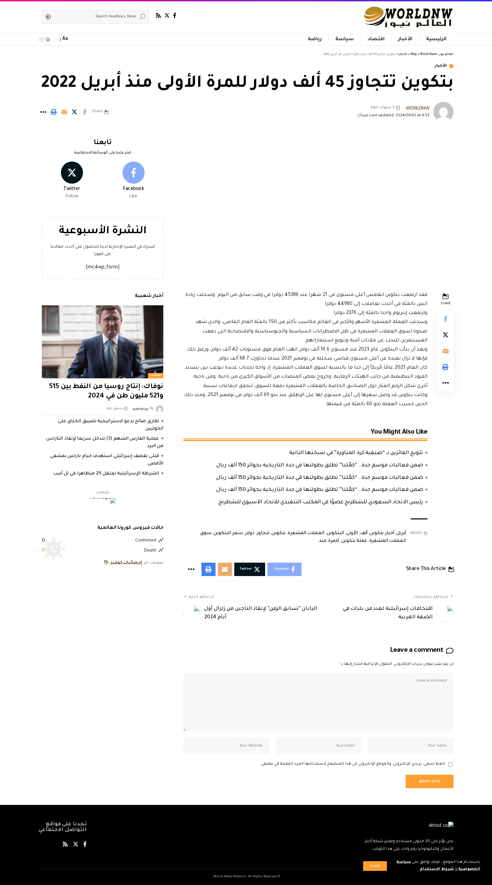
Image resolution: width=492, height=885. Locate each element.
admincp (141, 408)
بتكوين (278, 533)
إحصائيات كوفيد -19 (123, 563)
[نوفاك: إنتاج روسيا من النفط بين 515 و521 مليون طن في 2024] (102, 341)
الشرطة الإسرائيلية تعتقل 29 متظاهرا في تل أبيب (106, 473)
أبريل (401, 533)
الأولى (352, 533)
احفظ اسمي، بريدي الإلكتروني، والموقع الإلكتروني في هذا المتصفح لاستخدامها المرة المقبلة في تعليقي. (352, 764)
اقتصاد (155, 375)
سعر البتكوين (228, 533)
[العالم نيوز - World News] (409, 16)
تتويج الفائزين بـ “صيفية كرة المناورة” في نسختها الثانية (356, 453)
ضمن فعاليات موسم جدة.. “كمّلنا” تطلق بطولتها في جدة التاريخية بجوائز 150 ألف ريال (319, 465)
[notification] (76, 40)
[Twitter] (167, 15)
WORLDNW (418, 107)
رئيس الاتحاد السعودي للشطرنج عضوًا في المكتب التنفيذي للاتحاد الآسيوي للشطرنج (321, 502)
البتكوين (335, 533)
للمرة (333, 541)
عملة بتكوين (354, 541)
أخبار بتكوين (382, 533)
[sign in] (85, 40)
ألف (363, 533)
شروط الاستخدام (436, 869)
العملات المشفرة (306, 533)
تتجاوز (263, 533)
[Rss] (158, 15)
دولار (249, 533)
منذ (322, 541)
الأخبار (441, 66)
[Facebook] (174, 15)
